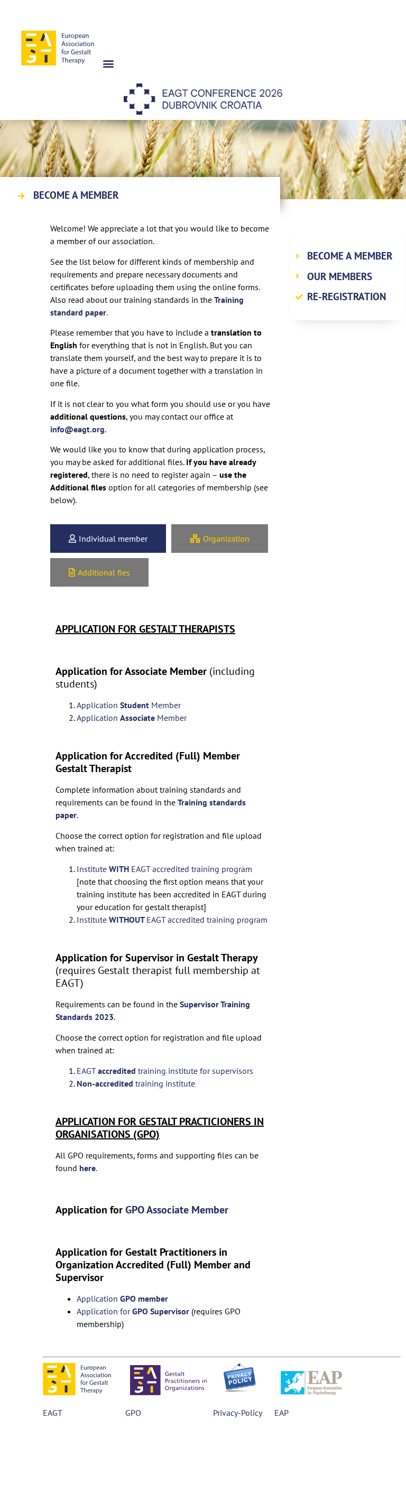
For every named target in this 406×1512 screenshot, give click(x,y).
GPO (133, 1412)
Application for (133, 1311)
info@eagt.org (77, 429)
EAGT (52, 1412)
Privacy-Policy (237, 1412)
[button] (108, 63)
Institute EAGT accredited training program (164, 869)
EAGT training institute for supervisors (165, 1070)
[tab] (108, 538)
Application (122, 1298)
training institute (137, 1083)
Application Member (129, 705)
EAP (280, 1412)
